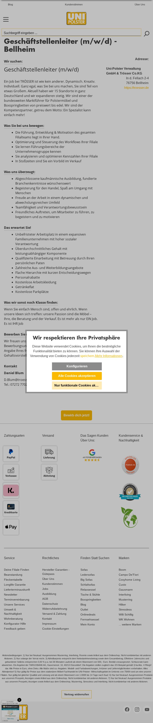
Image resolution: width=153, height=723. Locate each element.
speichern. (87, 356)
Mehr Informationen (108, 356)
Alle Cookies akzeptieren (77, 376)
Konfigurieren (77, 366)
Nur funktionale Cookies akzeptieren (78, 385)
